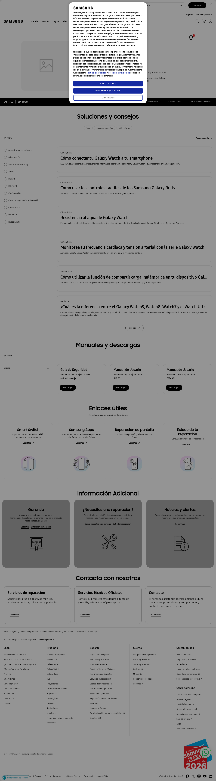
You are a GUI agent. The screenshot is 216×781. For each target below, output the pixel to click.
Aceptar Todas (108, 84)
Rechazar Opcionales (108, 91)
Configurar (108, 98)
